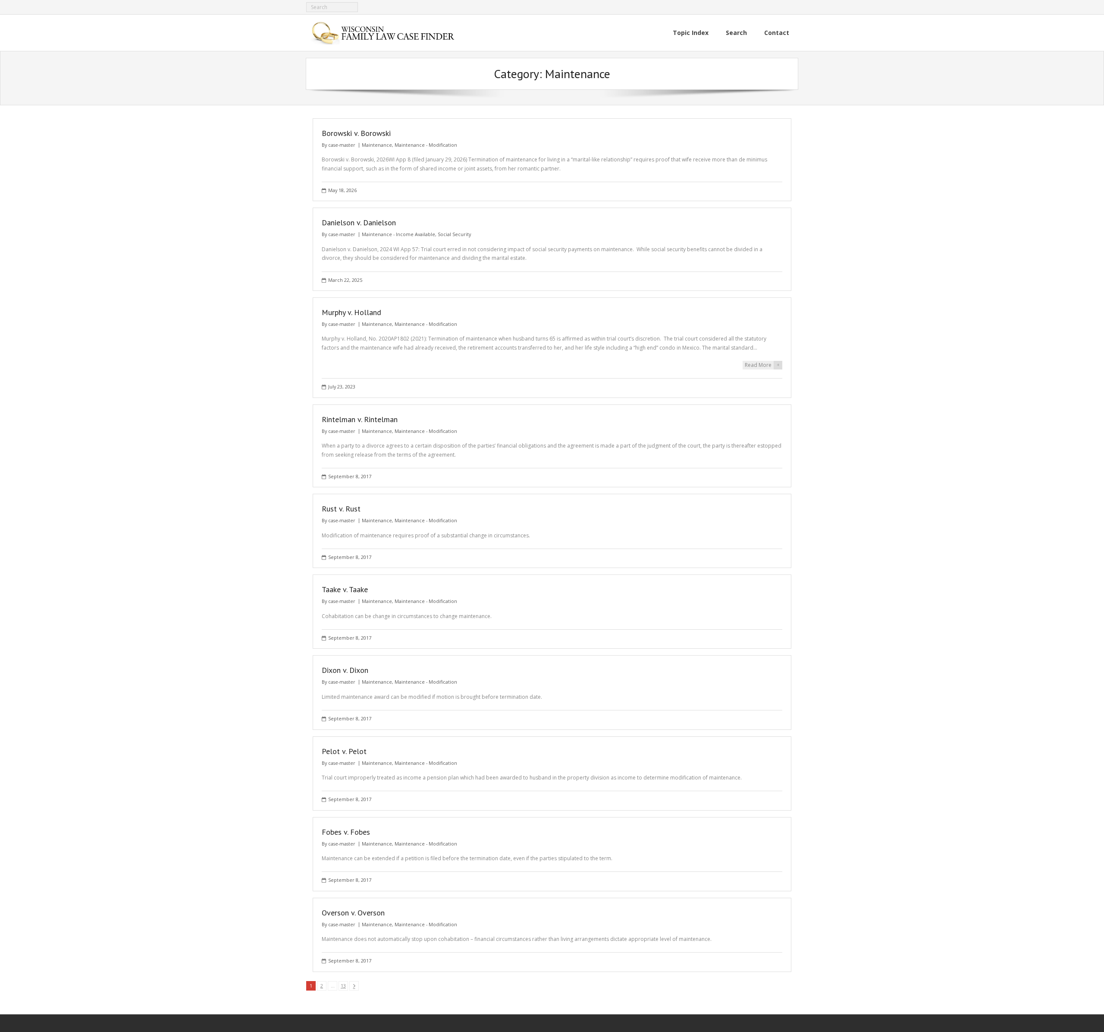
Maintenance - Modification (426, 145)
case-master (341, 145)
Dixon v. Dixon (345, 670)
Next (354, 986)
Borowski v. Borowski (356, 133)
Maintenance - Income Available (398, 234)
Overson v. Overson (353, 913)
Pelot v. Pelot (344, 751)
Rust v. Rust (341, 509)
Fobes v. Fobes (346, 832)
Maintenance (377, 145)
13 (343, 985)
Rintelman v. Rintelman (360, 419)
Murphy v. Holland (351, 312)
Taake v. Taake (345, 589)
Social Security (454, 234)
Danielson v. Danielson (359, 222)
